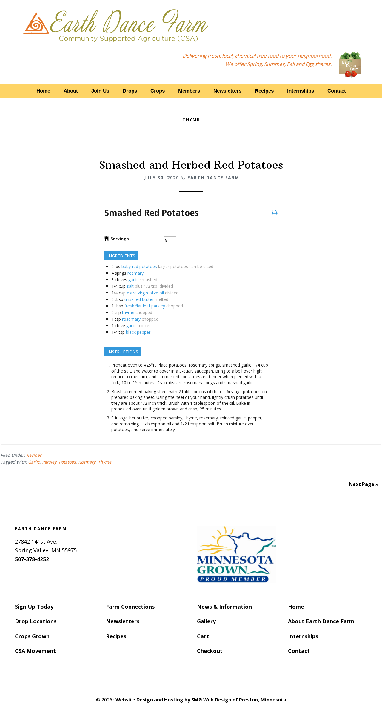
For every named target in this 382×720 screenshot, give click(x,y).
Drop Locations (35, 621)
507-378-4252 (32, 559)
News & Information (224, 606)
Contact (299, 650)
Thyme (104, 462)
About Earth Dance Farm (321, 621)
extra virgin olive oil (145, 293)
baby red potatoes (139, 266)
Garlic (34, 462)
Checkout (210, 650)
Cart (203, 636)
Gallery (206, 621)
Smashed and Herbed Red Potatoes (191, 165)
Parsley (49, 462)
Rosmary (87, 462)
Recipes (34, 455)
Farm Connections (130, 606)
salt (130, 286)
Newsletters (122, 621)
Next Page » (363, 484)
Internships (303, 636)
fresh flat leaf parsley (144, 306)
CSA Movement (35, 650)
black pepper (138, 332)
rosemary (131, 319)
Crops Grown (32, 636)
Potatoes (67, 462)
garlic (133, 279)
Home (296, 606)
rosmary (135, 273)
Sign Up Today (34, 606)
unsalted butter (139, 299)
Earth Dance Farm (115, 24)
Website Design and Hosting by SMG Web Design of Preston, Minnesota (200, 699)
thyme (128, 312)
